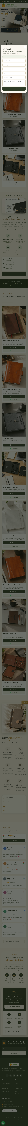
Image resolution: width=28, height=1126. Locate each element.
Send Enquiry (14, 89)
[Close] (25, 47)
